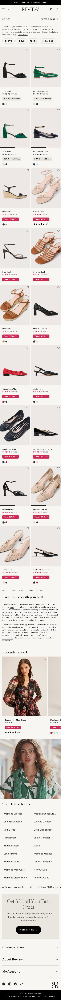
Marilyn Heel (7, 509)
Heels (21, 41)
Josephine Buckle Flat (43, 449)
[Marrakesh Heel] (46, 305)
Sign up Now (26, 930)
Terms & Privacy (13, 996)
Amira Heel (38, 389)
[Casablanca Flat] (15, 365)
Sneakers (47, 41)
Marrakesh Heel (40, 329)
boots (39, 612)
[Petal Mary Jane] (46, 67)
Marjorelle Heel (9, 212)
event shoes (20, 609)
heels (12, 607)
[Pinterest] (15, 984)
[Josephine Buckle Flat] (46, 425)
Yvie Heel (6, 91)
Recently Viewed (14, 652)
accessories (7, 638)
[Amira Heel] (46, 365)
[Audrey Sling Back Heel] (46, 546)
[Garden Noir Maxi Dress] (24, 686)
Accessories (17, 590)
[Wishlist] (51, 9)
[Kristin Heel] (46, 188)
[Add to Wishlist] (27, 50)
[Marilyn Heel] (15, 486)
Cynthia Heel (39, 272)
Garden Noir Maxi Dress (15, 720)
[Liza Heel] (15, 248)
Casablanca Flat (9, 389)
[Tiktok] (21, 984)
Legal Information (29, 996)
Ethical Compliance (46, 996)
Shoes (30, 590)
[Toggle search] (8, 9)
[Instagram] (9, 984)
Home (5, 590)
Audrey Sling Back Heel (43, 570)
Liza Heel (6, 272)
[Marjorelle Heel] (15, 188)
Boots (8, 41)
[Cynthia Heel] (46, 248)
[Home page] (30, 9)
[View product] (3, 104)
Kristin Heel (38, 212)
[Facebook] (3, 984)
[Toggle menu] (3, 9)
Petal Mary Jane (40, 91)
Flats (33, 41)
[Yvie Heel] (15, 67)
